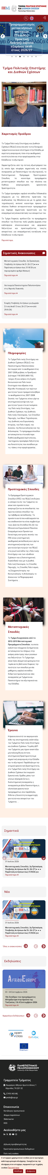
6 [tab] (32, 56)
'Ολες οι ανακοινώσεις (12, 946)
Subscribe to (3, 245)
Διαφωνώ (31, 1171)
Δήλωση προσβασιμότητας (15, 1144)
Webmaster (9, 1119)
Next (45, 36)
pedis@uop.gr (12, 1097)
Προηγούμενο (3, 36)
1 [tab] (12, 56)
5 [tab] (28, 56)
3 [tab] (20, 56)
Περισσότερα (10, 275)
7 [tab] (36, 56)
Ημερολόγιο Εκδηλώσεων (14, 1016)
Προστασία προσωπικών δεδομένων (19, 1149)
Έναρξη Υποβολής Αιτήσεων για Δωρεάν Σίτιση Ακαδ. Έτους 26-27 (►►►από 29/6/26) (21, 306)
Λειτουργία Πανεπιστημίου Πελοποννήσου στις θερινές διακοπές (22, 287)
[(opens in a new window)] (15, 1034)
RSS (5, 1123)
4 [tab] (24, 56)
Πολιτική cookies (11, 1153)
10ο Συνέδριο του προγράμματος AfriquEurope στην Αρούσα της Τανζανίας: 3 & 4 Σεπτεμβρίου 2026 (21, 999)
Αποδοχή (18, 1171)
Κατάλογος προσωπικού (14, 1111)
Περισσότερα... (8, 240)
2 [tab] (16, 56)
